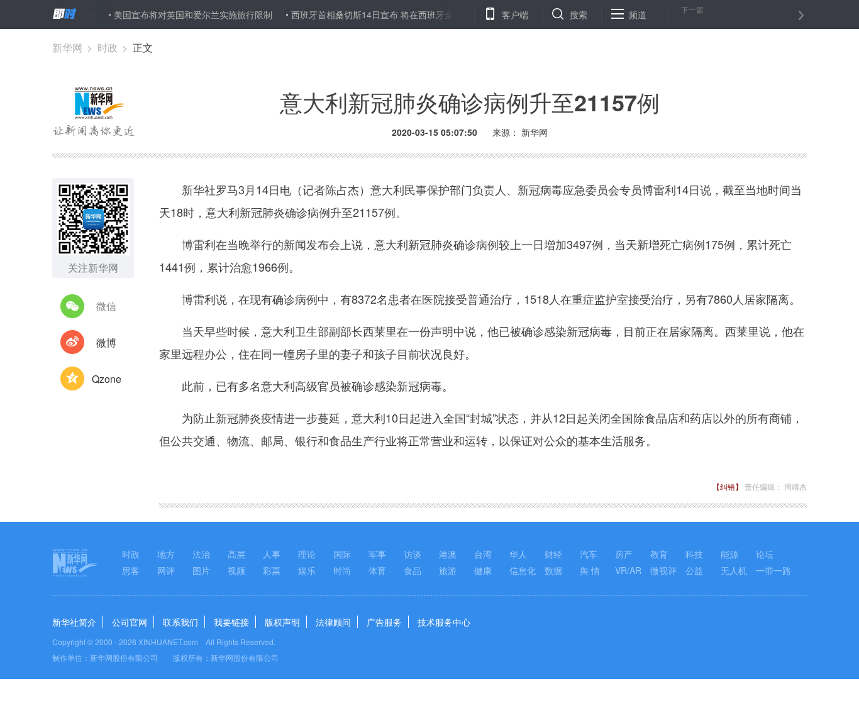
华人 (518, 554)
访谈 (412, 554)
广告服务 (384, 622)
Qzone (106, 379)
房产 (624, 554)
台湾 (483, 554)
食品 (412, 570)
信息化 (522, 570)
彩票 (271, 570)
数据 (553, 570)
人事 (271, 554)
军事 (377, 554)
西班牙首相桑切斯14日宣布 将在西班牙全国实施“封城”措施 (396, 14)
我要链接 (231, 622)
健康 (483, 570)
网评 (166, 570)
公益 (694, 570)
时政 (107, 47)
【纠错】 (727, 486)
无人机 (734, 570)
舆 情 (590, 570)
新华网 (67, 47)
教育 (659, 554)
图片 (201, 570)
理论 (307, 554)
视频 (236, 570)
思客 (131, 570)
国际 (342, 554)
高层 (236, 554)
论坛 (764, 554)
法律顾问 (333, 622)
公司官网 (129, 622)
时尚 (342, 570)
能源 (729, 554)
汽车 (588, 554)
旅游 (448, 570)
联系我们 (180, 622)
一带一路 (773, 570)
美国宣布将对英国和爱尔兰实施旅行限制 (183, 14)
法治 (201, 554)
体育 (377, 570)
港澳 (448, 554)
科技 (694, 554)
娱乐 (307, 570)
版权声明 (282, 622)
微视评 (663, 570)
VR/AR (628, 570)
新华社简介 (74, 622)
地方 (166, 554)
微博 (106, 342)
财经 (553, 554)
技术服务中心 (444, 622)
